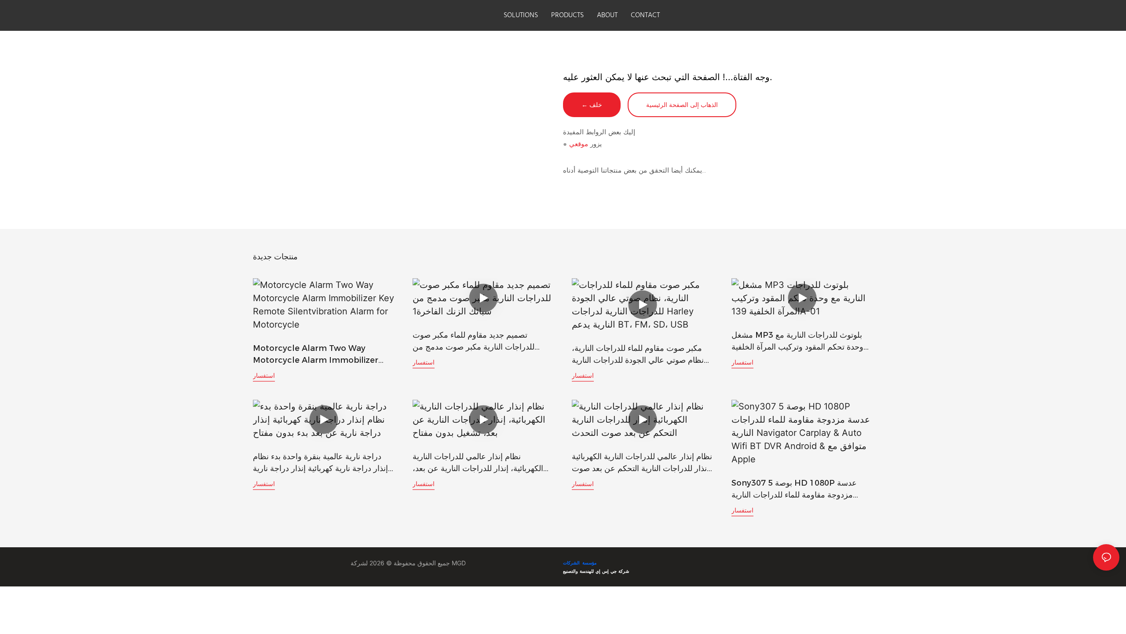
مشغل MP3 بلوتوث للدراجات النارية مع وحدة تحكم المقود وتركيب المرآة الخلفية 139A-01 (797, 341)
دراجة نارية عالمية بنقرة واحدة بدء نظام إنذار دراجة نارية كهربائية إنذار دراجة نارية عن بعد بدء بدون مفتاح (320, 463)
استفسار (264, 375)
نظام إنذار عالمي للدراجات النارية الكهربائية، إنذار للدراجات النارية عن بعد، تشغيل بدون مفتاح (478, 463)
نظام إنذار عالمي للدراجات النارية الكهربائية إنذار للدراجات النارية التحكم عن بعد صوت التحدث (642, 463)
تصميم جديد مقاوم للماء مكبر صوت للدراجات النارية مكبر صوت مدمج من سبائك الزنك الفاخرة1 (473, 341)
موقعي (578, 144)
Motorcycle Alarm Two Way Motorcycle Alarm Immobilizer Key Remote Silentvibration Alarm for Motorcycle (322, 354)
